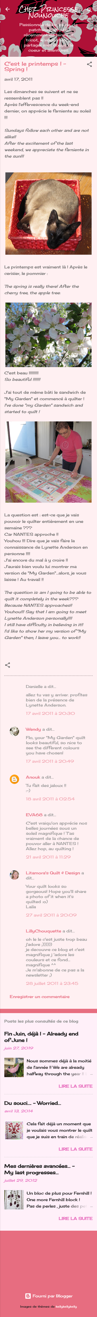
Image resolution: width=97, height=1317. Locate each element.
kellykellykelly (66, 1306)
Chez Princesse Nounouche (48, 12)
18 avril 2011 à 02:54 (50, 798)
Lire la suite (76, 1086)
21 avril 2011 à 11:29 (48, 857)
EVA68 (34, 814)
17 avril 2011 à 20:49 (50, 761)
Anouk (33, 777)
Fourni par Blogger (51, 1295)
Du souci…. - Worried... (32, 1103)
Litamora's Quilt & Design (53, 872)
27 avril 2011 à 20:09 (51, 915)
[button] (89, 65)
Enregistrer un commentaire (40, 996)
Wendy (33, 729)
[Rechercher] (89, 11)
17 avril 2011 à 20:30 (50, 713)
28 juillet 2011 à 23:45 (52, 983)
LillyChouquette (43, 930)
